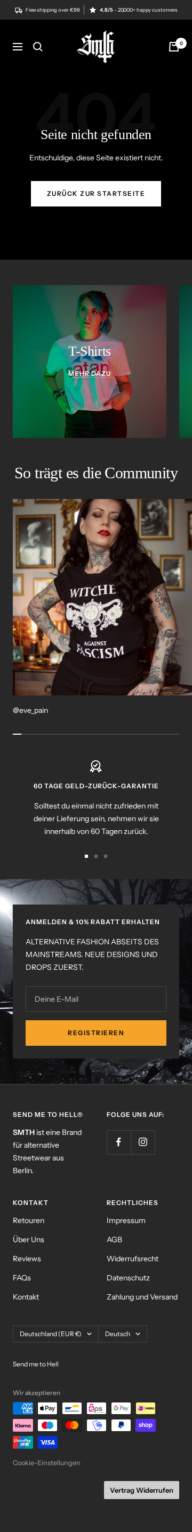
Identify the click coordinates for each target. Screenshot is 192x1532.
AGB (114, 1239)
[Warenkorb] (174, 46)
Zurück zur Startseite (96, 193)
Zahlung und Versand (142, 1297)
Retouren (28, 1220)
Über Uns (28, 1239)
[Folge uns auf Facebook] (119, 1142)
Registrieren (96, 1033)
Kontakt (26, 1297)
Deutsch (117, 1334)
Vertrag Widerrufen (141, 1490)
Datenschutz (128, 1278)
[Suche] (38, 46)
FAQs (22, 1278)
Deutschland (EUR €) (51, 1334)
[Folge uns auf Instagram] (143, 1142)
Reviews (27, 1258)
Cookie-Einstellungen (47, 1463)
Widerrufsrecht (132, 1258)
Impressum (126, 1220)
